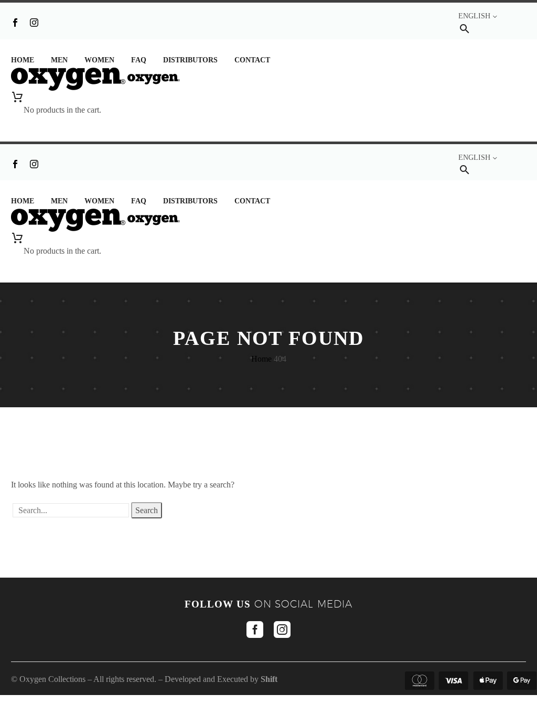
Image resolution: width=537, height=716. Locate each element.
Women (99, 60)
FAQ (138, 60)
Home (22, 60)
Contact (252, 60)
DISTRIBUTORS (190, 60)
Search (146, 510)
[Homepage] (95, 78)
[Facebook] (15, 22)
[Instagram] (34, 22)
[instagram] (282, 629)
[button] (464, 28)
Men (59, 60)
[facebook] (254, 629)
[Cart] (62, 97)
